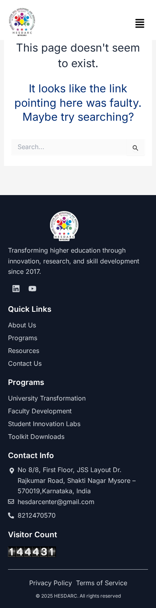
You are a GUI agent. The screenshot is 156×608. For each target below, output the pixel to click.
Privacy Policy (50, 583)
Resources (23, 351)
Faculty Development (40, 411)
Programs (22, 338)
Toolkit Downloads (36, 437)
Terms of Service (101, 583)
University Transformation (47, 398)
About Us (22, 325)
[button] (140, 23)
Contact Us (25, 363)
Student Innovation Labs (44, 424)
